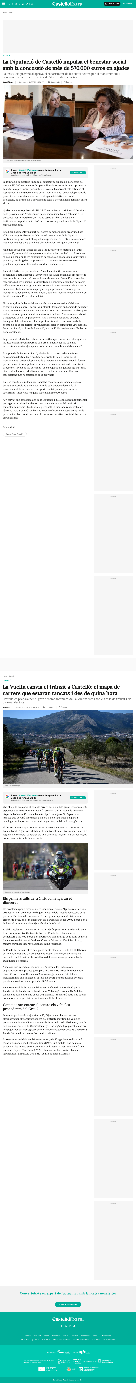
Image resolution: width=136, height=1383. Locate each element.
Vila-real (37, 1336)
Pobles (46, 1336)
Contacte (25, 1340)
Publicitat (96, 1340)
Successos (85, 1336)
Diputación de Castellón (15, 434)
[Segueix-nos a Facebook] (12, 4)
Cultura (66, 1336)
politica (6, 55)
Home (5, 12)
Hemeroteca (106, 1336)
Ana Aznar (7, 707)
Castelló (7, 681)
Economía (56, 1336)
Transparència (109, 1340)
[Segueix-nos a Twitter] (16, 4)
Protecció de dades (61, 1340)
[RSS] (23, 4)
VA (27, 4)
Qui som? (35, 1340)
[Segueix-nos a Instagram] (19, 4)
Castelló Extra (8, 82)
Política (95, 1336)
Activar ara (76, 173)
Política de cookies (81, 1340)
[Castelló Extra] (68, 1321)
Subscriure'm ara (68, 1304)
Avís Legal (46, 1340)
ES (32, 4)
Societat (75, 1336)
